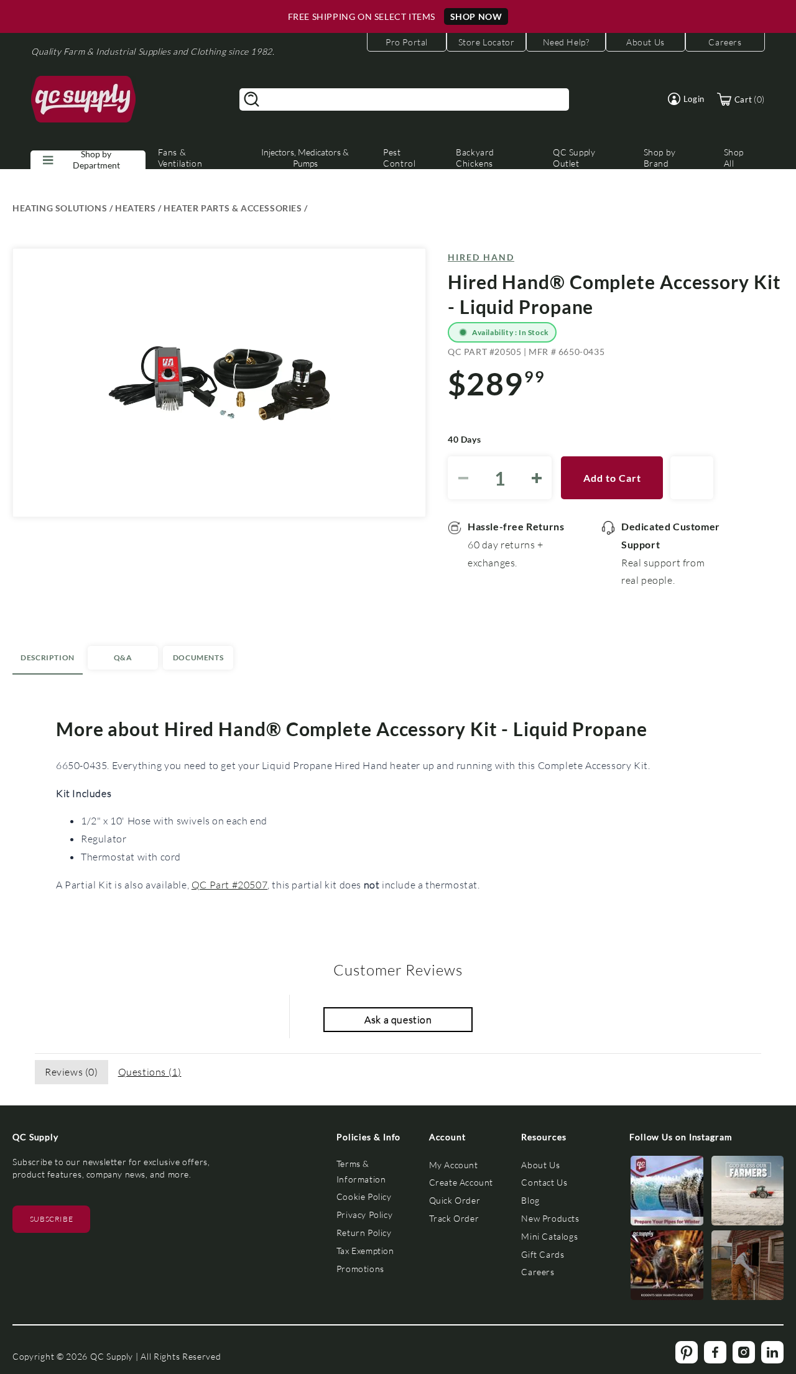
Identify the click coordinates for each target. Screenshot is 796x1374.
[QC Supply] (84, 99)
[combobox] (404, 99)
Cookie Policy (364, 1196)
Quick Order (455, 1200)
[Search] (252, 99)
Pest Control (399, 157)
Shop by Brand (660, 157)
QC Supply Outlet (574, 157)
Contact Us (544, 1182)
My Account (453, 1165)
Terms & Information (361, 1171)
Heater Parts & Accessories (233, 208)
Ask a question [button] (398, 1019)
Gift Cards (542, 1254)
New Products (550, 1218)
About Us (540, 1165)
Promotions (360, 1268)
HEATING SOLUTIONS (59, 208)
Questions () (150, 1071)
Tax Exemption (365, 1250)
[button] (686, 98)
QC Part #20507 (229, 884)
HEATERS (135, 208)
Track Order (454, 1218)
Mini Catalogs (549, 1236)
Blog (530, 1200)
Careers (537, 1271)
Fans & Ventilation (180, 157)
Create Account (461, 1182)
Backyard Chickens (475, 157)
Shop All (734, 157)
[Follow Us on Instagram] (667, 1193)
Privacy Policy (364, 1214)
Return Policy (364, 1232)
